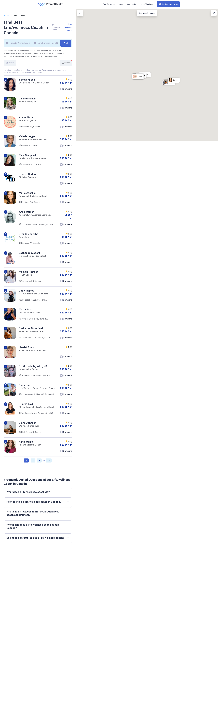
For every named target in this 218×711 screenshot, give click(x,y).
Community (131, 4)
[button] (137, 76)
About (120, 4)
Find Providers (109, 4)
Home (6, 15)
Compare (67, 89)
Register (149, 4)
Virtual (11, 63)
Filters (67, 63)
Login (142, 4)
